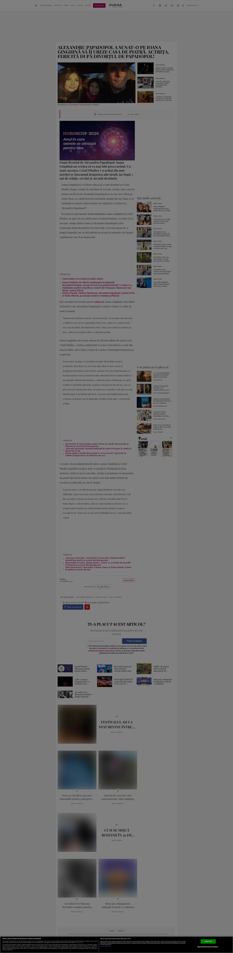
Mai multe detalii (79, 942)
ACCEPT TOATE (208, 941)
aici (48, 947)
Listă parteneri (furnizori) (105, 946)
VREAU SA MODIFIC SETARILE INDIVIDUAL (207, 946)
